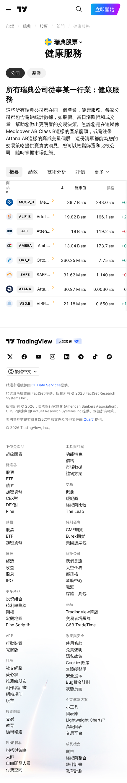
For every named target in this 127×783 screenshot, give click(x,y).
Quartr (89, 419)
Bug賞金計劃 (78, 682)
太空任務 (74, 567)
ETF (9, 478)
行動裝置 (14, 643)
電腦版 (12, 649)
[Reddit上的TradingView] (109, 357)
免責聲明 (74, 649)
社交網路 (14, 667)
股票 (10, 472)
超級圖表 (14, 453)
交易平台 (74, 732)
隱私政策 (74, 656)
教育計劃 (74, 770)
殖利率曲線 (16, 605)
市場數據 (74, 466)
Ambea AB (44, 245)
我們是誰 (74, 560)
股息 (10, 573)
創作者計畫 (16, 687)
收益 (10, 567)
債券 (10, 485)
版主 (10, 700)
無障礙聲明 (76, 669)
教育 (10, 725)
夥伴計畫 (74, 764)
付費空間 (14, 769)
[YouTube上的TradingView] (38, 357)
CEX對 (12, 498)
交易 (10, 718)
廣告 (70, 751)
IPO (9, 580)
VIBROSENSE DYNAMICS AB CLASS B (44, 303)
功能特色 (74, 453)
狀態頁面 (74, 688)
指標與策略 (16, 750)
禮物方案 (74, 473)
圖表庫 (72, 713)
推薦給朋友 (16, 680)
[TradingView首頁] (22, 9)
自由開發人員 (18, 763)
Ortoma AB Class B (44, 259)
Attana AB (44, 288)
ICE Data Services (46, 385)
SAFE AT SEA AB (44, 274)
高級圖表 (74, 726)
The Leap (75, 511)
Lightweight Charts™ (85, 719)
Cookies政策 (77, 662)
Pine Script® (18, 624)
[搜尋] (79, 9)
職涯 (70, 586)
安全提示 (74, 675)
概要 (70, 491)
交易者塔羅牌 (78, 618)
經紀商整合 (76, 757)
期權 (10, 611)
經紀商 (72, 498)
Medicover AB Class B (45, 202)
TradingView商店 (82, 611)
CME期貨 (74, 529)
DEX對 (12, 504)
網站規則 (14, 693)
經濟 (10, 560)
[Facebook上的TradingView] (24, 357)
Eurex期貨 (75, 536)
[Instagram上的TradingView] (52, 357)
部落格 (72, 573)
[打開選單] (8, 9)
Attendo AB (44, 231)
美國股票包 (76, 542)
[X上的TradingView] (10, 357)
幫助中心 (74, 580)
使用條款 (74, 643)
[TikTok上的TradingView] (95, 357)
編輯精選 (14, 731)
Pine (10, 511)
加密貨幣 (14, 491)
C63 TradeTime (81, 624)
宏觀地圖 (14, 618)
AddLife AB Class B (44, 216)
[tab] (15, 73)
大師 (10, 756)
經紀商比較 (76, 504)
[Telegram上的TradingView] (81, 357)
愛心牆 (12, 674)
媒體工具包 (76, 593)
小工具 (72, 706)
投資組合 (14, 598)
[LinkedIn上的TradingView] (67, 357)
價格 (70, 460)
